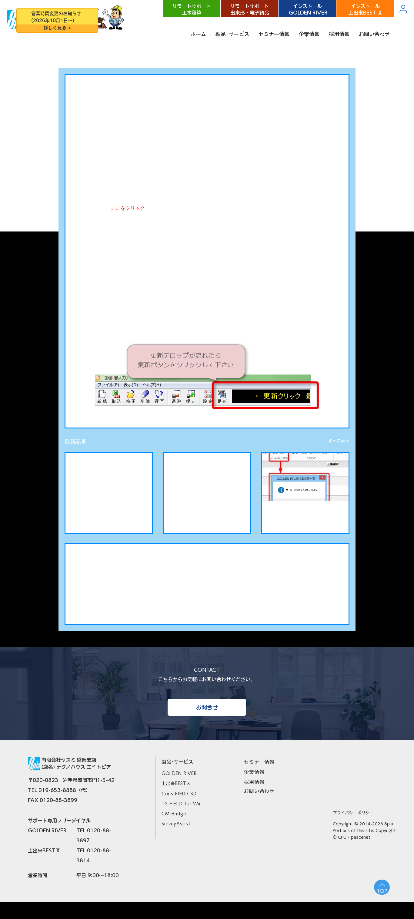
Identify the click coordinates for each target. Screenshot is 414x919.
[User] (403, 9)
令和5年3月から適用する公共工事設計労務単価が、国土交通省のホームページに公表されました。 (108, 467)
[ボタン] (57, 20)
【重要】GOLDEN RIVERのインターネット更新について (304, 515)
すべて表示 (338, 440)
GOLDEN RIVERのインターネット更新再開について (205, 467)
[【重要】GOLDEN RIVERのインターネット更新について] (305, 477)
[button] (232, 34)
